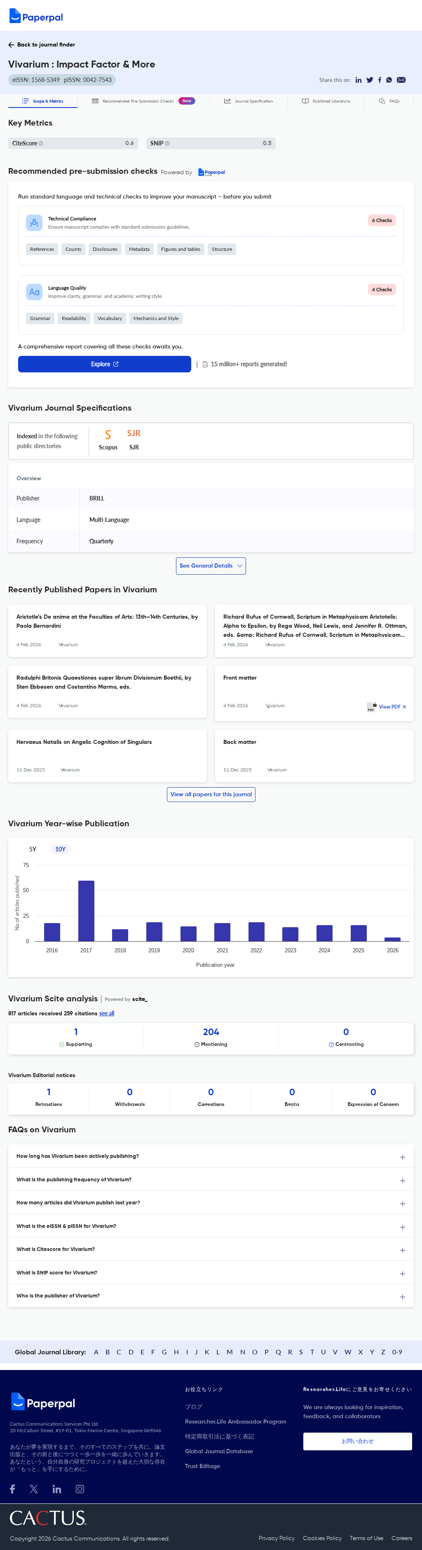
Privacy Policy (277, 1538)
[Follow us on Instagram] (80, 1488)
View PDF (390, 707)
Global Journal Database (219, 1451)
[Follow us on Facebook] (12, 1488)
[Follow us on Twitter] (34, 1488)
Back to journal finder (46, 45)
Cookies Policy (322, 1538)
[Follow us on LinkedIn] (57, 1488)
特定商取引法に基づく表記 (219, 1437)
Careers (402, 1538)
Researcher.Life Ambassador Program (235, 1422)
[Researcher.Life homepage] (89, 1401)
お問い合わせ (358, 1441)
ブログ (193, 1407)
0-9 (397, 1352)
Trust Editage (202, 1466)
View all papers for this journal (211, 794)
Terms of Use (366, 1538)
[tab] (211, 1156)
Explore (100, 363)
